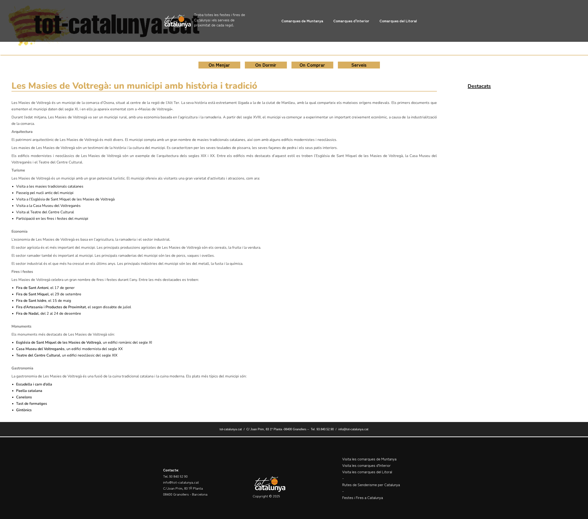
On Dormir (265, 64)
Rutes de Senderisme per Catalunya (371, 484)
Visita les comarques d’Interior (366, 465)
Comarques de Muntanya (302, 20)
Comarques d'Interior (351, 20)
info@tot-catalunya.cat (181, 482)
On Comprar (312, 64)
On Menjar (219, 64)
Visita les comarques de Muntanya (369, 459)
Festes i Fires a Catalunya (362, 497)
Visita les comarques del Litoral (367, 471)
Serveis (359, 64)
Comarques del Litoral (398, 20)
